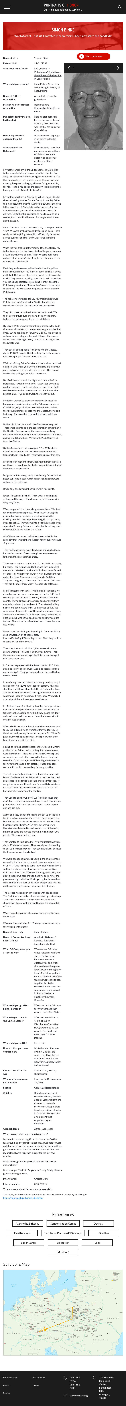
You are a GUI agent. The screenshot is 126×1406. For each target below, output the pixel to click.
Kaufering (49, 940)
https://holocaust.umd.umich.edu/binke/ (23, 1197)
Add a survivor (39, 1378)
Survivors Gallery (10, 1378)
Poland (46, 78)
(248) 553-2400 (75, 1386)
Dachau (38, 940)
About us (6, 1385)
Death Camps (22, 1233)
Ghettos (104, 1233)
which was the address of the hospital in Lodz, (47, 75)
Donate (36, 1385)
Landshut (39, 944)
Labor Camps (29, 1242)
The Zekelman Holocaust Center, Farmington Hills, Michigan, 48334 (106, 1387)
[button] (70, 68)
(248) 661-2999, (75, 1379)
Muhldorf (50, 944)
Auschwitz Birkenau (44, 937)
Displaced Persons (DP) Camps (63, 1233)
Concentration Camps (63, 1223)
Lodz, (37, 68)
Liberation (63, 1242)
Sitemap (6, 1393)
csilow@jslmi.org (79, 1395)
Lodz (36, 931)
